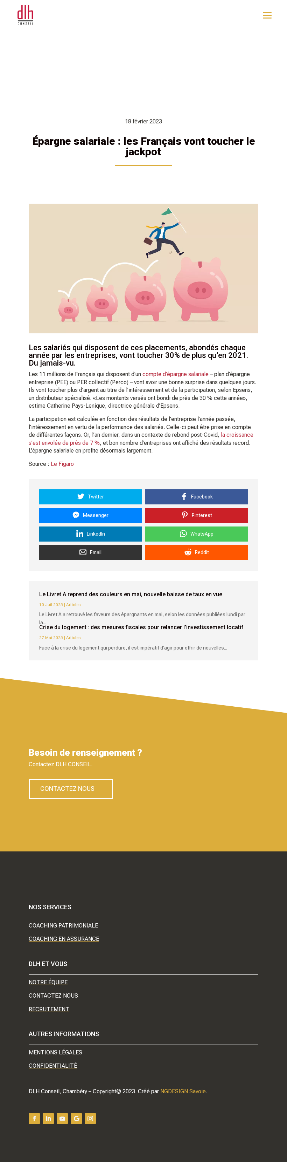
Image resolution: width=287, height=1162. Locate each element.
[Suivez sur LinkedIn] (48, 1118)
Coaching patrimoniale (63, 925)
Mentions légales (55, 1052)
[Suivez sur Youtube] (62, 1118)
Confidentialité (53, 1065)
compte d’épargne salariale (175, 374)
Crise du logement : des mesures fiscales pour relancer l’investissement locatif (141, 627)
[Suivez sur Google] (76, 1118)
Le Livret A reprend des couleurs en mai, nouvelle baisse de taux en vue (130, 594)
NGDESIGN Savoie (183, 1091)
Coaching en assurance (64, 939)
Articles (73, 604)
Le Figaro (62, 464)
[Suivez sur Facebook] (34, 1118)
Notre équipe (48, 982)
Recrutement (49, 1009)
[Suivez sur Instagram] (90, 1118)
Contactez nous (67, 788)
